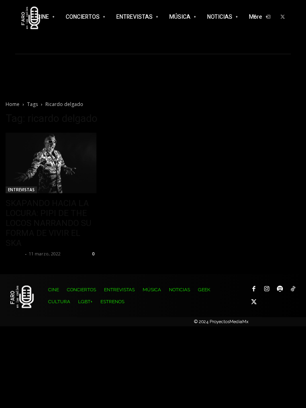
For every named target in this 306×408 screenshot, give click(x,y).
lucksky (14, 254)
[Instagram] (266, 289)
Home (13, 104)
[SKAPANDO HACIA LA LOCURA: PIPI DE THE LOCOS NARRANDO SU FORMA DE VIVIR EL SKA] (51, 163)
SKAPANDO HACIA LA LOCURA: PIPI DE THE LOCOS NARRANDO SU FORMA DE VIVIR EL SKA (48, 223)
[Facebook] (253, 289)
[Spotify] (279, 289)
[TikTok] (293, 289)
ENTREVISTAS (21, 189)
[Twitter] (282, 17)
